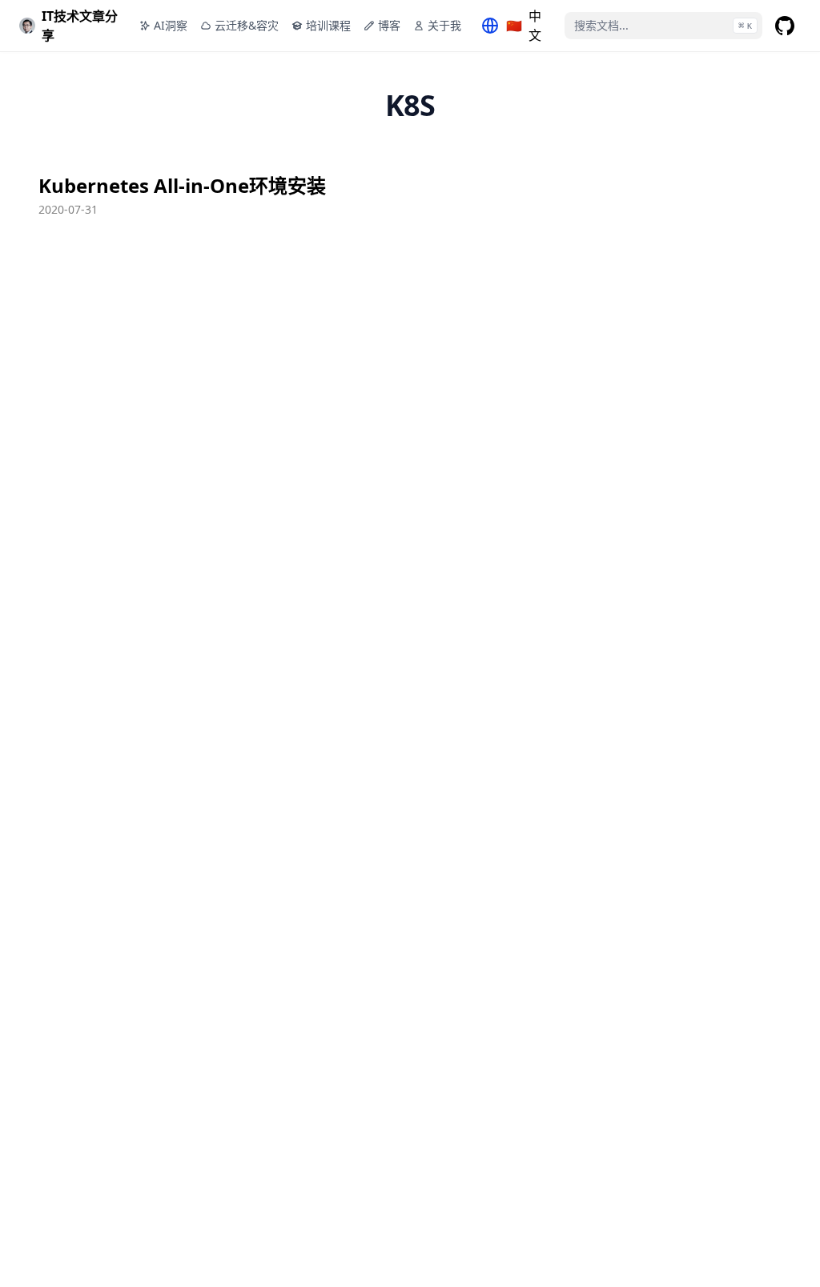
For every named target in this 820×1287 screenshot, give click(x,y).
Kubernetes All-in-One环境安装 (182, 185)
